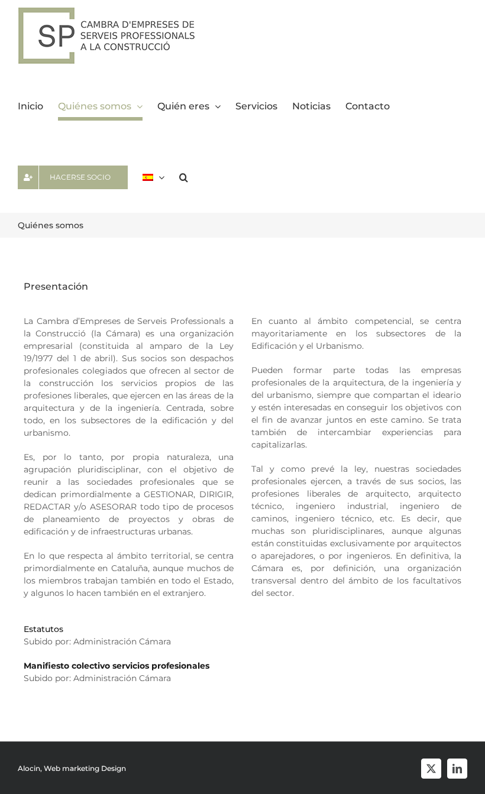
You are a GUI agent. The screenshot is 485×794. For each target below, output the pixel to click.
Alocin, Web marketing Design (72, 768)
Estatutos (43, 629)
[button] (183, 177)
